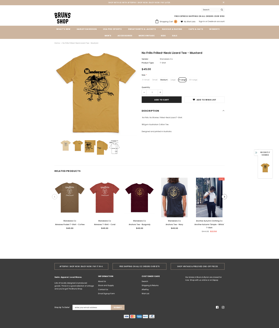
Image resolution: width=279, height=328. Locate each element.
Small (154, 80)
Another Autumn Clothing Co (209, 221)
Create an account (216, 21)
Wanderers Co (166, 59)
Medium (164, 80)
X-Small (145, 80)
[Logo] (62, 18)
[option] (95, 94)
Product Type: (148, 63)
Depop (215, 280)
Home (57, 43)
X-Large (182, 80)
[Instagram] (222, 307)
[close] (223, 2)
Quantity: (146, 87)
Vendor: (145, 59)
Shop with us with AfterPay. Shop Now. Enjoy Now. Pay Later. (139, 2)
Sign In (202, 21)
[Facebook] (217, 307)
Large (173, 80)
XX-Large (193, 80)
